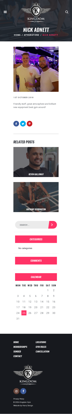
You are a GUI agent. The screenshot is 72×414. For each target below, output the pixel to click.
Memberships (20, 346)
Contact (17, 356)
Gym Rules (41, 346)
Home (17, 35)
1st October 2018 (23, 97)
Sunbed (17, 351)
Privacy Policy (18, 399)
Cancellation (42, 351)
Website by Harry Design (23, 405)
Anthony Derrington (36, 209)
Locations (41, 342)
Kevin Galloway (36, 174)
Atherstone (31, 35)
